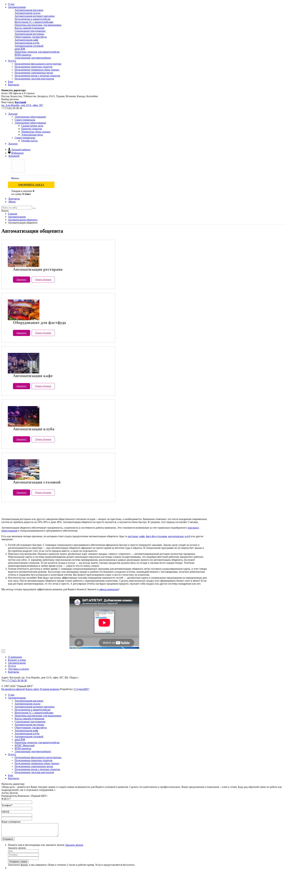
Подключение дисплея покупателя (34, 78)
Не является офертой (13, 689)
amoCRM (20, 48)
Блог (10, 81)
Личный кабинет (21, 149)
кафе (142, 536)
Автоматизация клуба (27, 42)
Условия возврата (49, 689)
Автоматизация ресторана (29, 33)
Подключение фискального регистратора (38, 63)
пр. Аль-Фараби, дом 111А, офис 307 (22, 105)
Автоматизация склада (27, 13)
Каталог (13, 113)
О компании (15, 657)
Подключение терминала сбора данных (37, 69)
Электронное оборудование (30, 122)
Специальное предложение (30, 31)
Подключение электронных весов (34, 72)
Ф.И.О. (6, 798)
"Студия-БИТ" (81, 689)
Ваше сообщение (11, 821)
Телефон (6, 805)
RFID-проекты (23, 54)
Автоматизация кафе (26, 39)
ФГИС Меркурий (25, 745)
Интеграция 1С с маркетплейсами (34, 22)
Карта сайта (32, 689)
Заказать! (21, 279)
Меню (12, 201)
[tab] (30, 116)
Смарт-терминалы (25, 137)
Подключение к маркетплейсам (32, 19)
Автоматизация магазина (29, 10)
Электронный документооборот (33, 57)
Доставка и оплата (18, 668)
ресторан (133, 536)
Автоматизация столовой (29, 45)
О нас (11, 4)
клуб (187, 536)
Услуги (12, 60)
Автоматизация (17, 7)
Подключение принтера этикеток (33, 66)
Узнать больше (43, 279)
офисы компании (109, 589)
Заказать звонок (74, 844)
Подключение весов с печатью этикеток (37, 75)
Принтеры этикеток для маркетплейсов (37, 51)
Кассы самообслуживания (29, 28)
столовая (162, 536)
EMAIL (5, 811)
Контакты (13, 84)
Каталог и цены (17, 660)
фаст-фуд (151, 536)
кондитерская (175, 536)
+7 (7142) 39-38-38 (16, 680)
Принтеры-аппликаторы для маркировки (38, 25)
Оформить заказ (31, 184)
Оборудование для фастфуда (31, 36)
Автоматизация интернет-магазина (34, 16)
